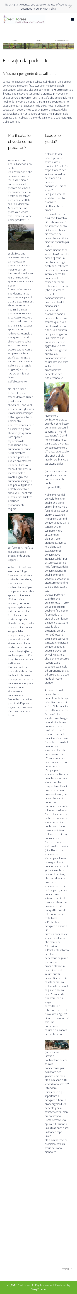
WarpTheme (38, 1289)
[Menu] (72, 19)
